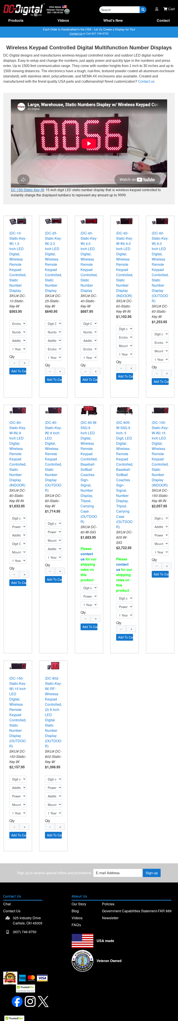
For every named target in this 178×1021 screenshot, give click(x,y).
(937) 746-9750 (24, 931)
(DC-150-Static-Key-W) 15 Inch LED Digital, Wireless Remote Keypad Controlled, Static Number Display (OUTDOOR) (17, 712)
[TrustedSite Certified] (25, 988)
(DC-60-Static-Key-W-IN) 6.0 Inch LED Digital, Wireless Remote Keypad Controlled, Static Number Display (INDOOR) (124, 264)
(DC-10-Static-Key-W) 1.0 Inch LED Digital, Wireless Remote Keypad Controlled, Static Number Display (17, 262)
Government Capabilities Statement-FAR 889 (136, 910)
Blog (75, 910)
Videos (63, 20)
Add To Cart (18, 371)
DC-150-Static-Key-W (27, 190)
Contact (163, 20)
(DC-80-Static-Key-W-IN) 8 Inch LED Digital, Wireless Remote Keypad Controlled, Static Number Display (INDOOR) (17, 454)
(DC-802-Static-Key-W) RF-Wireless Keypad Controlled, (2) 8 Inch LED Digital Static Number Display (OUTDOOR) (53, 712)
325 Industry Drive (27, 920)
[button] (156, 9)
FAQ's (76, 924)
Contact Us (75, 33)
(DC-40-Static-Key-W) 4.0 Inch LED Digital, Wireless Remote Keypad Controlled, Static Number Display (89, 262)
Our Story (79, 903)
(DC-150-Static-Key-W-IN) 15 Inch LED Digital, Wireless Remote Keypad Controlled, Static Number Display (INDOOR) (160, 454)
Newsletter (110, 917)
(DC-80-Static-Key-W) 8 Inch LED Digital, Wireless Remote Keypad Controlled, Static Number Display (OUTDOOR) (53, 456)
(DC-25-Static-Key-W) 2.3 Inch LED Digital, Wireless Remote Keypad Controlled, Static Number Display (53, 262)
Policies (108, 903)
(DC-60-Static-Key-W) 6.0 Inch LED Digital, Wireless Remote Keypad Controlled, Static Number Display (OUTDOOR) (160, 267)
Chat (7, 903)
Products (15, 20)
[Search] (143, 9)
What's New (113, 20)
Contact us (146, 81)
